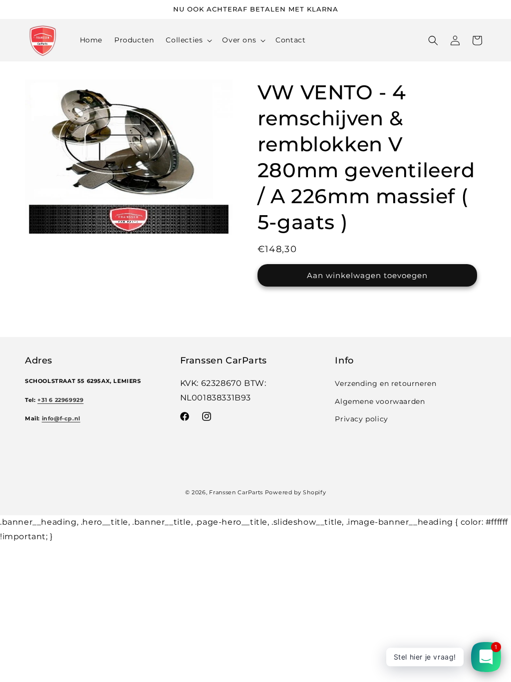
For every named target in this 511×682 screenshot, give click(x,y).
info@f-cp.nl (61, 418)
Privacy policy (361, 418)
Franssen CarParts (236, 492)
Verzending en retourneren (385, 383)
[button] (188, 39)
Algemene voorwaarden (380, 401)
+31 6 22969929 (60, 400)
